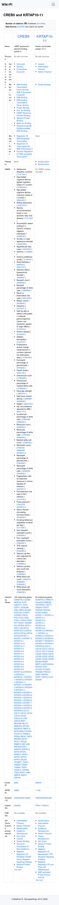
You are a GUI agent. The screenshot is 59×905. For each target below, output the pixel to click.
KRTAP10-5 (19, 651)
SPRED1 (17, 754)
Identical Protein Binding (23, 119)
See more (18, 869)
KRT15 (22, 630)
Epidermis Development (22, 832)
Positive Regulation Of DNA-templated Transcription (25, 154)
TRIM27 (24, 764)
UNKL (28, 772)
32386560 (21, 550)
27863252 (21, 367)
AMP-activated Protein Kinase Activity (44, 875)
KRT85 (29, 633)
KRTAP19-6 (19, 671)
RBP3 (29, 736)
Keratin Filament (45, 71)
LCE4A (17, 715)
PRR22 (17, 736)
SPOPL (23, 751)
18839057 (21, 277)
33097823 (27, 249)
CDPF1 (17, 607)
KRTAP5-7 (18, 697)
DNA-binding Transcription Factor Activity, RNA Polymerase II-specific (24, 89)
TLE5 (51, 677)
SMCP (38, 674)
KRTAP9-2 (27, 705)
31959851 (29, 251)
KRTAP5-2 (18, 692)
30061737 (21, 267)
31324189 (26, 357)
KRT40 (17, 633)
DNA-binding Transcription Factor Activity (23, 102)
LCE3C (44, 656)
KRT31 (29, 630)
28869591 (28, 398)
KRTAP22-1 (19, 677)
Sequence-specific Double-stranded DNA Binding (24, 128)
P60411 (38, 805)
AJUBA (27, 599)
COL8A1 (27, 610)
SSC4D (24, 759)
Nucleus (20, 66)
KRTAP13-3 (40, 630)
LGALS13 (18, 718)
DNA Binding (22, 97)
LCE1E (38, 651)
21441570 (21, 342)
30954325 (22, 187)
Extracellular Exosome (22, 70)
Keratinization (43, 161)
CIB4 (16, 610)
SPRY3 (24, 757)
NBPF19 (26, 728)
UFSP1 (22, 772)
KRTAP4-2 (39, 635)
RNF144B (26, 744)
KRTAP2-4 (20, 674)
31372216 (21, 329)
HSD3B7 (28, 622)
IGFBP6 (20, 625)
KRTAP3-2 (20, 679)
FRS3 (29, 620)
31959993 (21, 563)
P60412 (45, 805)
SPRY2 (17, 757)
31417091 (22, 174)
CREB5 (23, 36)
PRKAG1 (47, 671)
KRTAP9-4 (27, 708)
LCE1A (47, 646)
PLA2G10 (18, 733)
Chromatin (21, 64)
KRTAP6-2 (27, 700)
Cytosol (41, 64)
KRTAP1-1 (24, 635)
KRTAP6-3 (18, 702)
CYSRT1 (26, 612)
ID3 (15, 625)
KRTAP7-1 (27, 702)
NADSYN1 (18, 728)
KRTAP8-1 (18, 705)
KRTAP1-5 (27, 638)
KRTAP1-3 (18, 638)
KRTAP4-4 (20, 687)
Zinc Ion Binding (23, 110)
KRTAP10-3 (19, 648)
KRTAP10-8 (19, 656)
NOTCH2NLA (19, 731)
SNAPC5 (17, 749)
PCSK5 (28, 731)
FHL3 (16, 617)
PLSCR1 (39, 669)
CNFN (21, 610)
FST (16, 622)
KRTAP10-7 (19, 653)
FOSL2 (23, 620)
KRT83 (23, 633)
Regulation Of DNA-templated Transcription (23, 138)
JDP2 (16, 628)
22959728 (21, 236)
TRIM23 (17, 764)
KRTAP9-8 (18, 710)
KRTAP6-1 (18, 700)
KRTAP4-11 (20, 682)
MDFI (23, 720)
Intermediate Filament (43, 67)
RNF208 (17, 746)
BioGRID (21, 26)
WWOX (17, 775)
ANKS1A (49, 599)
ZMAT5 (24, 775)
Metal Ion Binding (24, 123)
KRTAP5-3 (27, 692)
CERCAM (25, 607)
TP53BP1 (18, 762)
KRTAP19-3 (19, 666)
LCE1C (26, 710)
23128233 (21, 334)
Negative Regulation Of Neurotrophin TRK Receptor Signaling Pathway (46, 854)
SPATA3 (44, 674)
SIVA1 (24, 746)
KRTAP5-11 (20, 690)
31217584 (21, 527)
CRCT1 (49, 604)
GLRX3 (38, 612)
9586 (16, 782)
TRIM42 (17, 767)
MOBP (45, 661)
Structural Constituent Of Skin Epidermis (23, 846)
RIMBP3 (17, 744)
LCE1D (51, 648)
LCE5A (23, 715)
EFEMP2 (18, 615)
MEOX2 (38, 661)
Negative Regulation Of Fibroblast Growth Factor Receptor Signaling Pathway (24, 856)
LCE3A (51, 653)
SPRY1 (25, 754)
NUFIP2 (38, 666)
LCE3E (38, 659)
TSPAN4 (25, 769)
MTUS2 (26, 726)
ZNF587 (38, 679)
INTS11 (28, 625)
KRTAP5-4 (18, 695)
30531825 (26, 298)
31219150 (21, 499)
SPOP (16, 751)
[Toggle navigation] (53, 4)
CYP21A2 (18, 612)
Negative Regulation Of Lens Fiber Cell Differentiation (46, 865)
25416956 (41, 23)
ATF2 (25, 604)
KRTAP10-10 (19, 643)
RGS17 (17, 741)
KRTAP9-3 (18, 708)
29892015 (21, 264)
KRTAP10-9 (19, 659)
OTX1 (45, 666)
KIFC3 (26, 628)
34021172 (21, 411)
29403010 (21, 452)
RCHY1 (24, 739)
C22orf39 (39, 602)
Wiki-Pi (7, 4)
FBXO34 (46, 610)
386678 (38, 782)
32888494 (21, 282)
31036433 (27, 259)
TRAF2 (25, 762)
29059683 (21, 303)
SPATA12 (26, 749)
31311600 (29, 218)
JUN (21, 628)
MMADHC (18, 726)
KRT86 (17, 635)
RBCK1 (23, 736)
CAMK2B (47, 602)
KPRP (16, 630)
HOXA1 (21, 622)
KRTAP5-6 (27, 695)
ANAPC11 (18, 604)
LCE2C (29, 713)
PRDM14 (26, 733)
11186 (37, 790)
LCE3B (38, 656)
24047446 (22, 244)
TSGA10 (17, 769)
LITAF (24, 718)
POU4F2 (46, 669)
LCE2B (38, 653)
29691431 (22, 393)
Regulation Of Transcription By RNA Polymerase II (25, 146)
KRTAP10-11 (45, 38)
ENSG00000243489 (43, 797)
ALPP (24, 602)
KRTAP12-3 (19, 661)
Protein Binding (23, 107)
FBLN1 (25, 615)
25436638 (21, 517)
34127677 (21, 308)
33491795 (21, 372)
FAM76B (39, 610)
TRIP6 (23, 767)
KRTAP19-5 (19, 669)
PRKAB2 (39, 671)
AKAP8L (17, 602)
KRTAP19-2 (19, 664)
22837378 (22, 205)
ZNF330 (17, 777)
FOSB (26, 617)
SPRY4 (17, 759)
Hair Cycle (21, 836)
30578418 (21, 507)
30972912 (21, 489)
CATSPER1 (40, 604)
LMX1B (17, 720)
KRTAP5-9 (27, 697)
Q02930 (17, 805)
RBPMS (17, 739)
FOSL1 (17, 620)
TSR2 (16, 772)
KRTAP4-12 (19, 684)
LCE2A (23, 713)
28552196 (28, 403)
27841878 (21, 504)
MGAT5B (18, 723)
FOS (21, 617)
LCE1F (17, 713)
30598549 (21, 401)
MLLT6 (25, 723)
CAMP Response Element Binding (24, 114)
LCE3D (51, 656)
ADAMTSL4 (19, 599)
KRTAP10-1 (19, 641)
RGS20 (24, 741)
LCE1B (38, 648)
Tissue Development (43, 837)
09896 (16, 790)
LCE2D (44, 653)
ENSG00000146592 (22, 797)
